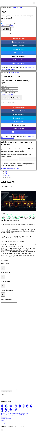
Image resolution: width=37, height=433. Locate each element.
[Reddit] (7, 409)
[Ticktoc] (32, 405)
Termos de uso (4, 417)
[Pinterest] (15, 405)
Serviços (8, 413)
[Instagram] (11, 405)
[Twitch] (23, 405)
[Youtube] (19, 405)
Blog (27, 413)
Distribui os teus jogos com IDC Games (14, 415)
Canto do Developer (20, 413)
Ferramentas (13, 413)
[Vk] (28, 405)
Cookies (2, 420)
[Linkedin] (11, 409)
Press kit (3, 423)
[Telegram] (15, 409)
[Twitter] (7, 405)
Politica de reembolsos (6, 422)
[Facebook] (3, 405)
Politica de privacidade (6, 418)
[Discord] (3, 409)
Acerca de (3, 413)
